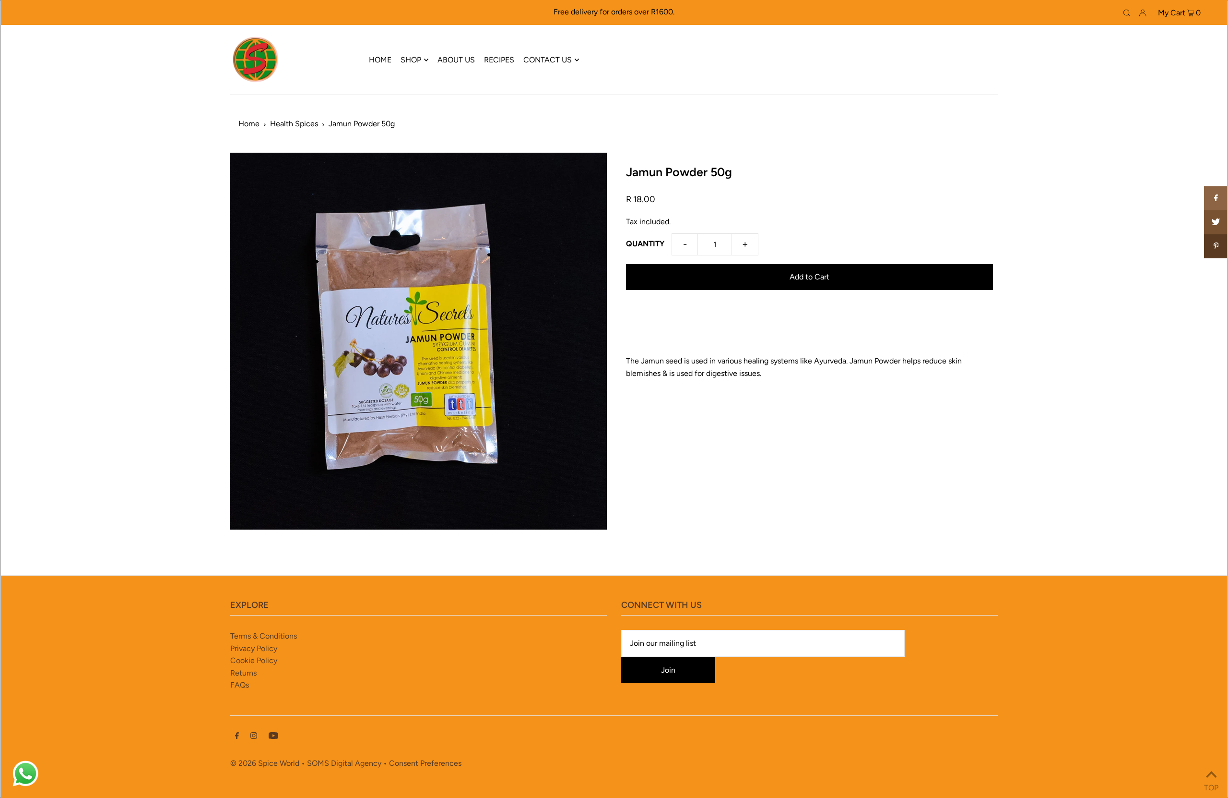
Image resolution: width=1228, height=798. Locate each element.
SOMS (318, 763)
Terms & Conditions (263, 636)
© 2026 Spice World (264, 763)
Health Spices (294, 123)
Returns (243, 672)
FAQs (239, 684)
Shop (411, 59)
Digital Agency (356, 763)
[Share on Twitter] (1216, 222)
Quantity (645, 243)
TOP (1211, 785)
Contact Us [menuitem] (547, 59)
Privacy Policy (253, 648)
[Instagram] (253, 736)
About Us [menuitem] (456, 59)
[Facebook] (237, 736)
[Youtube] (273, 736)
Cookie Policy (253, 660)
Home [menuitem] (380, 59)
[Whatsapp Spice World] (25, 785)
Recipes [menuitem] (499, 59)
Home (249, 123)
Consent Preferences (425, 763)
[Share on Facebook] (1216, 198)
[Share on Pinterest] (1216, 246)
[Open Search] (1126, 12)
